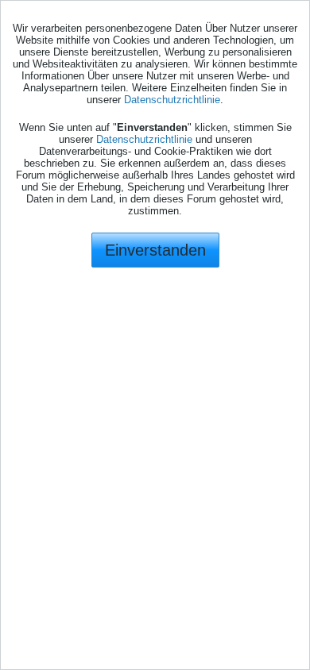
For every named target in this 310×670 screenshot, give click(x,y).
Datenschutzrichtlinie (172, 100)
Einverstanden (155, 250)
